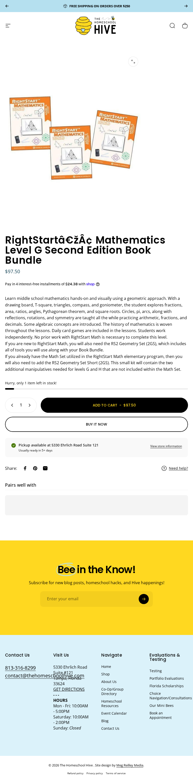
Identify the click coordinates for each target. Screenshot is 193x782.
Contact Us (110, 728)
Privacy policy (94, 773)
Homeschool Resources (111, 703)
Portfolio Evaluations (167, 678)
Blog (105, 721)
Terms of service (116, 773)
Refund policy (75, 773)
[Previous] (7, 6)
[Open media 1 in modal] (133, 62)
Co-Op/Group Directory (112, 691)
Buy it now (96, 424)
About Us (109, 681)
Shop (105, 674)
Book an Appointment (161, 715)
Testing (156, 671)
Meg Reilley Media (129, 765)
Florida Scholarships (167, 686)
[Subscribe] (144, 599)
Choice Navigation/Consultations (171, 695)
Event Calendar (114, 713)
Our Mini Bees (162, 705)
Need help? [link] (178, 468)
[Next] (185, 6)
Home (106, 666)
